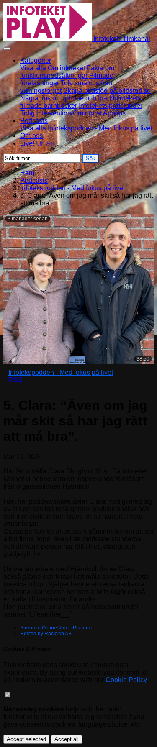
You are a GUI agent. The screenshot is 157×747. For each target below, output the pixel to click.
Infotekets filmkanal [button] (121, 38)
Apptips (114, 113)
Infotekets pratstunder (110, 105)
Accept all (66, 739)
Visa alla (33, 68)
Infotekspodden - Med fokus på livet (100, 128)
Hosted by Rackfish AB (46, 634)
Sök (90, 158)
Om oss (31, 135)
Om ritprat (87, 113)
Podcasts (34, 180)
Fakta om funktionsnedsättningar (67, 71)
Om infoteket (66, 68)
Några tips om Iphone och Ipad (65, 98)
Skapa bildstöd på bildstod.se (107, 90)
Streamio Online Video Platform (56, 628)
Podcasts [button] (34, 120)
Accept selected (26, 739)
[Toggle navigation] (6, 48)
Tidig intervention (45, 113)
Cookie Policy (126, 679)
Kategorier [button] (35, 60)
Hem (27, 173)
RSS (15, 380)
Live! (37, 143)
